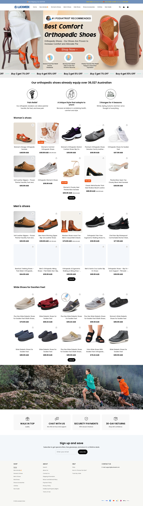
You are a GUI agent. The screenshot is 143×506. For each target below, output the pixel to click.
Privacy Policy (47, 486)
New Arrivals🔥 (43, 7)
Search (45, 467)
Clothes (99, 7)
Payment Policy (47, 482)
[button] (119, 7)
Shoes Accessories (89, 7)
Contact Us (46, 473)
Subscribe (83, 452)
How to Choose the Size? (79, 470)
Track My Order (76, 473)
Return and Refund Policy (50, 479)
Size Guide (108, 7)
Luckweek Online (21, 501)
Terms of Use (46, 492)
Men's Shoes (67, 7)
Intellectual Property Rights (50, 489)
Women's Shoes (56, 7)
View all (71, 198)
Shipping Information (49, 476)
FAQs (73, 467)
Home (35, 7)
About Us (45, 470)
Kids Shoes (77, 7)
